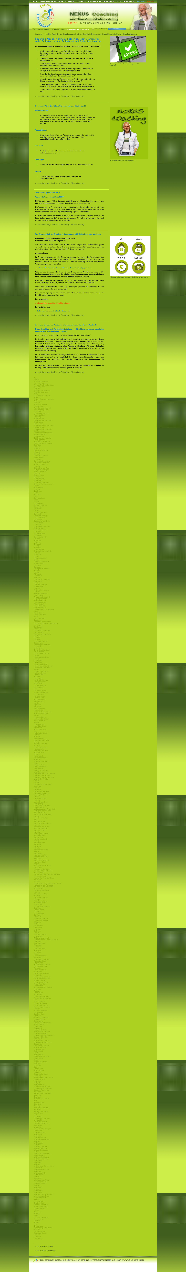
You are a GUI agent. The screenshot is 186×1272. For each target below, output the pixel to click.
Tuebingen (38, 1106)
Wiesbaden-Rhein (40, 1182)
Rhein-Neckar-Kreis (41, 982)
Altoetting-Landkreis (41, 392)
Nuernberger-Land (40, 901)
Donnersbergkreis (40, 537)
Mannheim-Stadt (39, 830)
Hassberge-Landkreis (41, 657)
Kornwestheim (39, 756)
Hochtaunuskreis (40, 685)
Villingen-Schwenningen (42, 1129)
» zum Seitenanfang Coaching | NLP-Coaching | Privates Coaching (59, 96)
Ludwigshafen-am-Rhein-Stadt (44, 809)
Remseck (37, 968)
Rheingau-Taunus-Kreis (42, 977)
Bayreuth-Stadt (39, 457)
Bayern (36, 1215)
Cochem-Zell (38, 507)
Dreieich (37, 539)
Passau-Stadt (38, 936)
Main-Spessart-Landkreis (42, 814)
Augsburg (37, 411)
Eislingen (37, 546)
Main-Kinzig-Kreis (40, 813)
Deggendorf (38, 519)
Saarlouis (37, 1016)
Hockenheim (38, 687)
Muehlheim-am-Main (41, 857)
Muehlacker (38, 853)
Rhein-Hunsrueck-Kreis (42, 979)
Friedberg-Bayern (40, 600)
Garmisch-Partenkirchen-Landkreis (46, 623)
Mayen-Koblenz (39, 835)
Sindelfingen (38, 1058)
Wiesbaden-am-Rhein (41, 1180)
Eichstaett (37, 544)
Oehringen (37, 915)
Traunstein (37, 1097)
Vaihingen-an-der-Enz (41, 1123)
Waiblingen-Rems (40, 1138)
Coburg (36, 502)
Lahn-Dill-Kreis (39, 765)
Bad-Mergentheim (40, 434)
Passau (36, 933)
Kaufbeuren (38, 728)
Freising (37, 592)
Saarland (37, 1214)
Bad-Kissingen (39, 427)
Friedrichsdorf (39, 604)
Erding (36, 556)
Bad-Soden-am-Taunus (42, 441)
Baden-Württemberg (41, 1207)
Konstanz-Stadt (39, 752)
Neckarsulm (38, 867)
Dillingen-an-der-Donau (42, 526)
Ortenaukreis (38, 926)
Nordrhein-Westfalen (41, 1217)
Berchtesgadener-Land (42, 461)
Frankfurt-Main (39, 586)
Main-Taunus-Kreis (40, 818)
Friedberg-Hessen (40, 602)
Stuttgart (37, 1083)
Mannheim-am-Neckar (41, 827)
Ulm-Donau (38, 1116)
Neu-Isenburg (39, 873)
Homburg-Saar (39, 698)
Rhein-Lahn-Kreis (40, 980)
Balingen (37, 447)
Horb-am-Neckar (40, 699)
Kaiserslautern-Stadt (41, 714)
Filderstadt (37, 574)
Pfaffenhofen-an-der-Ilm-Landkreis (46, 940)
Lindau (36, 797)
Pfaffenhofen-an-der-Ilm (42, 938)
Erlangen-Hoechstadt (41, 562)
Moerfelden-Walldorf (41, 850)
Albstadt (37, 388)
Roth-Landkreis (39, 1002)
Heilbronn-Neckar (40, 673)
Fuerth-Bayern (39, 613)
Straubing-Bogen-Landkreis (43, 1078)
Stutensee (37, 1081)
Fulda (36, 616)
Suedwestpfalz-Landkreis (42, 1088)
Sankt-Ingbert (38, 1021)
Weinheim (37, 1162)
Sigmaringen (38, 1055)
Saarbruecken (39, 1014)
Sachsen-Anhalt (39, 1231)
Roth (35, 1000)
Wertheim (37, 1171)
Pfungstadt (37, 945)
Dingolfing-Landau (40, 530)
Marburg (37, 832)
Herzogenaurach (40, 682)
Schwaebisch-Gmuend (42, 1032)
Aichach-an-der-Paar (41, 383)
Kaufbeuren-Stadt (40, 729)
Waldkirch (37, 1141)
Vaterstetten (38, 1125)
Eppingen (37, 555)
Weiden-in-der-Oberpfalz (42, 1154)
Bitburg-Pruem (39, 475)
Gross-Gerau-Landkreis (42, 650)
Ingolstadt (37, 706)
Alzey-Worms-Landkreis (42, 396)
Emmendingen (39, 549)
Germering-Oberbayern (42, 631)
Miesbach (37, 846)
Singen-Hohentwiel (40, 1062)
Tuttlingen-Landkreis (41, 1111)
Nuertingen (38, 904)
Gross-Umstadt (39, 652)
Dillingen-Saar (39, 528)
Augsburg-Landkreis (41, 413)
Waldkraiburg (38, 1143)
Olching (36, 924)
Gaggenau (37, 620)
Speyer (36, 1067)
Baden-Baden (39, 424)
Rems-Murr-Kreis (40, 970)
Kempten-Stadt (39, 738)
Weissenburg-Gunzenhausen (44, 1166)
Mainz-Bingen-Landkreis (42, 823)
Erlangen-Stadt (39, 563)
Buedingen (38, 491)
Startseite (38, 34)
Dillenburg (37, 525)
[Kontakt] (130, 275)
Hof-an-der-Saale (40, 691)
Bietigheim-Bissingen (41, 470)
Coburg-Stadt (38, 503)
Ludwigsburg (38, 804)
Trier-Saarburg (39, 1102)
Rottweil (37, 1009)
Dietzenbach (38, 523)
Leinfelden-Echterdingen (42, 784)
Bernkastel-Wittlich (40, 464)
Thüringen (37, 1212)
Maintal (36, 816)
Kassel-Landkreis (40, 726)
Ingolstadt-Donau (40, 708)
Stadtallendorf (39, 1070)
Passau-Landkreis (40, 934)
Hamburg (37, 1221)
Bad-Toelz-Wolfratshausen (43, 443)
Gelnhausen (38, 627)
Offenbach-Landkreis (41, 920)
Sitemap (117, 23)
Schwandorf (38, 1039)
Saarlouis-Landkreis (41, 1017)
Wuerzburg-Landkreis (41, 1196)
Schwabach (38, 1028)
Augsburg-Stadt (39, 415)
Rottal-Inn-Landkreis (41, 1005)
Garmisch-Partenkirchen (42, 622)
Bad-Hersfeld (38, 422)
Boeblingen (38, 480)
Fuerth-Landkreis (40, 615)
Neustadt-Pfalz (39, 888)
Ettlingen (37, 570)
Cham (36, 500)
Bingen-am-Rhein (40, 472)
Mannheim (37, 825)
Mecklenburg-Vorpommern (43, 1228)
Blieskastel (38, 477)
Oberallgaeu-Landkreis (42, 906)
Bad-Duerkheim (39, 418)
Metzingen (37, 844)
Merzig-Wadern (39, 843)
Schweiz (37, 1235)
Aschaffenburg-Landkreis (42, 408)
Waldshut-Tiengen (40, 1148)
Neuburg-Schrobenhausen (43, 871)
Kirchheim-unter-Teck (41, 740)
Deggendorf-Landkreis (42, 521)
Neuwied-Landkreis (41, 897)
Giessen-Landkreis (40, 641)
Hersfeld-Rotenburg (41, 680)
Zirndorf (36, 1199)
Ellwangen (37, 547)
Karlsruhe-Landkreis (41, 719)
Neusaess (37, 880)
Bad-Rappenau (39, 440)
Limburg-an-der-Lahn (41, 793)
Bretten (36, 486)
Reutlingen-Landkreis (41, 973)
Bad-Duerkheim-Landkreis (43, 420)
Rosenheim (38, 994)
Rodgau (37, 991)
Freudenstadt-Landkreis (42, 597)
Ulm (35, 1115)
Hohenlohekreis (39, 696)
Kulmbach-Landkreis (41, 761)
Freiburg (37, 588)
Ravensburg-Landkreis (42, 959)
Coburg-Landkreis (40, 505)
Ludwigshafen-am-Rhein (42, 811)
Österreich (37, 1237)
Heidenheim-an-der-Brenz (43, 666)
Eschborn (37, 565)
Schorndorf (38, 1026)
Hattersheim (38, 661)
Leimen (36, 782)
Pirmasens (37, 947)
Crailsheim (38, 509)
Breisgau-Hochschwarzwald (43, 484)
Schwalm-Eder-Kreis (41, 1037)
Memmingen (38, 837)
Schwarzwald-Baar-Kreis (42, 1042)
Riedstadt (37, 989)
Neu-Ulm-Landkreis (41, 894)
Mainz (36, 820)
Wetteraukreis (39, 1175)
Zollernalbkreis (39, 1201)
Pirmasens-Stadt (39, 949)
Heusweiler (38, 684)
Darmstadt (37, 514)
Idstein (36, 703)
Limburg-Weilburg (40, 795)
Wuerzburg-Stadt (40, 1198)
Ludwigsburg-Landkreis (42, 805)
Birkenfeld (37, 473)
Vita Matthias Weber (58, 29)
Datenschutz (102, 23)
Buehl (36, 493)
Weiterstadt (38, 1168)
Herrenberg (38, 678)
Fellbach (37, 572)
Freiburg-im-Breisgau (41, 590)
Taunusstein (38, 1092)
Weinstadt (37, 1164)
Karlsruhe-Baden (40, 717)
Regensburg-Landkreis (42, 964)
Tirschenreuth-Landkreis (42, 1093)
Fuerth (36, 611)
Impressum (86, 23)
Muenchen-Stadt (39, 862)
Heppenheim (38, 675)
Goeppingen (38, 643)
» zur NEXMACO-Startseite (45, 1251)
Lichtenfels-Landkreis (41, 791)
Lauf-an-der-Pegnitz (41, 779)
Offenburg (37, 922)
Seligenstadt (38, 1051)
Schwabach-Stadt (40, 1030)
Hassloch (37, 659)
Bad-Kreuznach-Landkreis (43, 433)
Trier (35, 1100)
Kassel (36, 722)
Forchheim (37, 578)
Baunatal (37, 452)
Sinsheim (37, 1063)
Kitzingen (37, 742)
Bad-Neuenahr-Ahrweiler (42, 438)
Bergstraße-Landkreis (41, 463)
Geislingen (38, 625)
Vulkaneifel (38, 1134)
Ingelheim (37, 705)
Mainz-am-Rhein (40, 821)
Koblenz (37, 745)
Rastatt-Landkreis (40, 956)
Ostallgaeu (38, 929)
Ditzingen (37, 532)
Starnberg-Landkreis (41, 1074)
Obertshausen (39, 910)
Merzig (36, 841)
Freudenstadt (38, 595)
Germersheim (38, 632)
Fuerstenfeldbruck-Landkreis (44, 609)
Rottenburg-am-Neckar (42, 1007)
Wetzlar (36, 1176)
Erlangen (37, 560)
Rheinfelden (38, 975)
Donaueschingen (40, 533)
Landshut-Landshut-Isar (42, 775)
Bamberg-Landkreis (41, 450)
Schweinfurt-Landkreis (41, 1046)
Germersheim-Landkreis (42, 634)
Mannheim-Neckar (40, 828)
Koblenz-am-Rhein (40, 747)
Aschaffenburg (39, 406)
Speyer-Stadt (38, 1069)
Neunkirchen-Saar (40, 876)
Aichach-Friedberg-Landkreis (44, 385)
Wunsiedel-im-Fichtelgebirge (44, 1194)
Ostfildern (37, 931)
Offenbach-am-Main (41, 919)
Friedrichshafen (39, 606)
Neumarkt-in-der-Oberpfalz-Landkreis (47, 874)
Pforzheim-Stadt (39, 943)
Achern (36, 380)
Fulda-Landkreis (39, 618)
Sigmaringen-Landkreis (42, 1056)
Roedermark (38, 993)
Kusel (36, 763)
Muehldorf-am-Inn (40, 855)
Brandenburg (38, 1226)
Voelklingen (38, 1131)
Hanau (36, 655)
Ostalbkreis (38, 927)
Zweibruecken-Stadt (41, 1205)
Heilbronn (37, 669)
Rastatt (36, 954)
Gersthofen (38, 636)
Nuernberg (38, 899)
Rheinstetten (38, 986)
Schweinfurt (38, 1044)
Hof (35, 689)
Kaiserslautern (39, 710)
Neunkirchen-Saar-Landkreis (44, 878)
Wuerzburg (38, 1192)
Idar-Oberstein (39, 701)
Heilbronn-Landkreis (41, 671)
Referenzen (114, 29)
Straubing (37, 1076)
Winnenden (38, 1187)
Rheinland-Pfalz (39, 1208)
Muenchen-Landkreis (41, 860)
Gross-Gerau (38, 648)
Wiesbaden (38, 1178)
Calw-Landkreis (39, 498)
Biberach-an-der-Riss (41, 468)
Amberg (36, 397)
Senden (36, 1053)
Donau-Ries (38, 535)
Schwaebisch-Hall (40, 1033)
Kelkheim (37, 735)
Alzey (36, 394)
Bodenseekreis (39, 479)
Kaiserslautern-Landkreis (42, 712)
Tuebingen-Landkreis (41, 1108)
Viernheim (37, 1127)
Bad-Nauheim (39, 436)
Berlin (36, 1224)
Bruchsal (37, 489)
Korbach (37, 754)
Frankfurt (37, 583)
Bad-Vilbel (37, 445)
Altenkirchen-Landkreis (42, 390)
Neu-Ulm (37, 892)
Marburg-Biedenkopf (41, 834)
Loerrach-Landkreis (41, 802)
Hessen (36, 1210)
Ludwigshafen (39, 807)
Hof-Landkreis (39, 694)
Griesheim (37, 646)
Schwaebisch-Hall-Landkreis (44, 1035)
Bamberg (37, 449)
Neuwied (37, 896)
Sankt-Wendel (39, 1025)
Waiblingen (38, 1136)
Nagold (36, 864)
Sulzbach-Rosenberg (41, 1090)
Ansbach (37, 403)
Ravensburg (38, 957)
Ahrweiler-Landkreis (41, 381)
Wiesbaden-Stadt (40, 1184)
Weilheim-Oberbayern (41, 1157)
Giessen (37, 639)
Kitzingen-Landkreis (41, 744)
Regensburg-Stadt (40, 966)
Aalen (36, 378)
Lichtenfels (38, 790)
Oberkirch (37, 908)
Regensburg (38, 963)
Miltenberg (37, 848)
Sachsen (37, 1229)
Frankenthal (38, 581)
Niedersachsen (39, 1219)
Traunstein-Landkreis (41, 1099)
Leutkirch (37, 788)
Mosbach (37, 851)
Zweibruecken (39, 1203)
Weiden (36, 1152)
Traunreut (37, 1095)
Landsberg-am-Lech (41, 772)
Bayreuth (37, 454)
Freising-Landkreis (40, 593)
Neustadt (37, 881)
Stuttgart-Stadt (39, 1085)
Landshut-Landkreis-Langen (44, 777)
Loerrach (37, 800)
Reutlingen (38, 972)
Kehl (35, 731)
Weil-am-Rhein (39, 1155)
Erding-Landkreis (40, 558)
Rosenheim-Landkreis (41, 996)
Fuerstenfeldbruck (40, 608)
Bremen (36, 1222)
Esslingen (37, 567)
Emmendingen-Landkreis (42, 551)
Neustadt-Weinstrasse (41, 890)
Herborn (37, 676)
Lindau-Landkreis (40, 798)
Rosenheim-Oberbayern (42, 998)
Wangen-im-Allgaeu (41, 1150)
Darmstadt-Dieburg (40, 516)
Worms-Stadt (38, 1191)
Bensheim (37, 459)
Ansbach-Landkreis (40, 404)
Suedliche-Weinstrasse (42, 1086)
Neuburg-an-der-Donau (42, 869)
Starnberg (37, 1072)
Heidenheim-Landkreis (42, 668)
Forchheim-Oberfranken (42, 579)
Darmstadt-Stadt (39, 517)
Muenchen (37, 858)
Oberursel (37, 911)
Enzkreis (37, 553)
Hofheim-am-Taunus (41, 692)
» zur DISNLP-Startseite (44, 1246)
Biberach (37, 466)
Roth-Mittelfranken (40, 1003)
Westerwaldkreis (39, 1173)
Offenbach (37, 917)
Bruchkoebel (38, 487)
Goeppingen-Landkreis (42, 645)
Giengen (37, 638)
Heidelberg (38, 662)
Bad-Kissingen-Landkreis (42, 429)
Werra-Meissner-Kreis (41, 1169)
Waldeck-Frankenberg (41, 1139)
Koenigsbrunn (39, 749)
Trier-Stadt (37, 1104)
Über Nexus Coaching (41, 29)
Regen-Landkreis (40, 961)
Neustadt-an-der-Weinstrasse (44, 887)
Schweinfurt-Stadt (40, 1047)
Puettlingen (38, 950)
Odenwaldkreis (39, 913)
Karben (36, 715)
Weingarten (38, 1161)
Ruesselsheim (39, 1012)
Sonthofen (37, 1065)
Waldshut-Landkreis (41, 1146)
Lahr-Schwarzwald (40, 767)
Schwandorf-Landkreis (42, 1040)
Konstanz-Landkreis (41, 751)
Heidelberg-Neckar (40, 664)
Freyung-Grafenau (40, 599)
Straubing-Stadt (39, 1079)
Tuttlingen (37, 1109)
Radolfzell (37, 952)
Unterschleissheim (40, 1122)
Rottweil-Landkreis (40, 1010)
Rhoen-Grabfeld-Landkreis (43, 987)
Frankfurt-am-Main (40, 585)
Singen (36, 1060)
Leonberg (37, 786)
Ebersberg (37, 540)
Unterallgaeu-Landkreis (42, 1118)
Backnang (37, 417)
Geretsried (37, 629)
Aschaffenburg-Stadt (41, 410)
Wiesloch (37, 1185)
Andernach (38, 401)
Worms (36, 1189)
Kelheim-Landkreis (40, 733)
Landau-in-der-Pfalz (41, 770)
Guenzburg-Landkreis (41, 653)
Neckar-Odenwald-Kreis (42, 866)
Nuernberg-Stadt (40, 903)
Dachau (36, 510)
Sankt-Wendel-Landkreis (42, 1023)
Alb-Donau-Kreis (40, 387)
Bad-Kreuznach (39, 431)
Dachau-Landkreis (40, 512)
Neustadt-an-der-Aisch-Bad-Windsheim (47, 883)
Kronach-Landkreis (40, 758)
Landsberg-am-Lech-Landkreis (44, 774)
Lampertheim (38, 768)
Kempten (37, 737)
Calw (36, 496)
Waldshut (37, 1145)
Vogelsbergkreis (39, 1132)
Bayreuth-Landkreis (41, 456)
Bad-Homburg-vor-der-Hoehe (44, 426)
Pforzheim (37, 941)
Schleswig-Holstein (40, 1233)
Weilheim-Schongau (41, 1159)
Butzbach (37, 494)
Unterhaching (38, 1120)
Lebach (36, 781)
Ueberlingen (38, 1113)
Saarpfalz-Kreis (39, 1019)
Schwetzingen (39, 1049)
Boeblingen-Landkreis (41, 482)
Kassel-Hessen (39, 724)
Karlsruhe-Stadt (39, 721)
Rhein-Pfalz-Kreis (40, 984)
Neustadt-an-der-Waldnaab (43, 885)
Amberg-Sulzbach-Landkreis (44, 399)
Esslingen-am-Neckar (41, 569)
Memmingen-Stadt (40, 839)
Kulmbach (37, 759)
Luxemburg (38, 1238)
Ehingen (37, 542)
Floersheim (38, 576)
